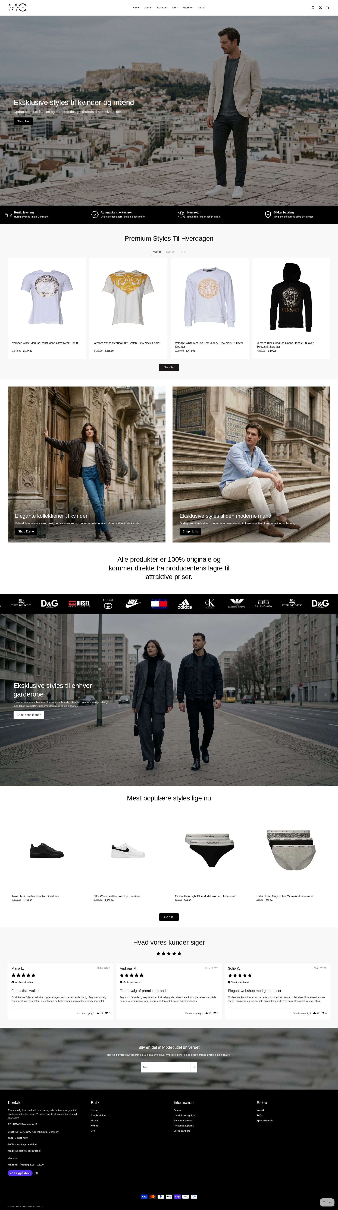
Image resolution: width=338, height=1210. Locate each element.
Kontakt (261, 1110)
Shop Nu (23, 121)
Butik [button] (95, 1102)
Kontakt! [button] (15, 1102)
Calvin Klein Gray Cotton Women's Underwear (284, 896)
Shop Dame (26, 531)
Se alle (169, 367)
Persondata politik (184, 1125)
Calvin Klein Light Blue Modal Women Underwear (205, 896)
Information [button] (184, 1102)
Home (94, 1110)
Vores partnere (182, 1130)
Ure (93, 1130)
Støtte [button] (262, 1102)
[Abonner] (193, 1067)
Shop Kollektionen (29, 714)
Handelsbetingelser (184, 1115)
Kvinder (95, 1125)
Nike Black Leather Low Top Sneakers (35, 896)
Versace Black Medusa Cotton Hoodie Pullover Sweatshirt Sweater (284, 344)
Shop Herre (190, 531)
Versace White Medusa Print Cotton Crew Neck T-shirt (45, 342)
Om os (177, 1110)
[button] (148, 7)
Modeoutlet (21, 1206)
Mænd (94, 1120)
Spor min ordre (265, 1120)
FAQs (260, 1115)
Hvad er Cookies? (184, 1120)
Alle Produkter (99, 1115)
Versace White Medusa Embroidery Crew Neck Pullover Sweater (209, 344)
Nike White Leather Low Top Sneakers (116, 896)
